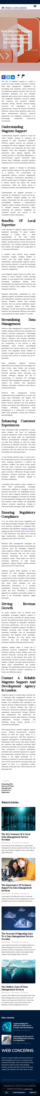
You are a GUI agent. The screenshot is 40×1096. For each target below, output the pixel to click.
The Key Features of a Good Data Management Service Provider (16, 837)
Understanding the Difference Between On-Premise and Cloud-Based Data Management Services (23, 1026)
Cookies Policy (28, 1089)
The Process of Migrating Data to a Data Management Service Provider (17, 936)
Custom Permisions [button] (19, 1092)
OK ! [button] (6, 1092)
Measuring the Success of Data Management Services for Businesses (23, 1038)
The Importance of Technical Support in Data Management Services (17, 888)
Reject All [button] (33, 1092)
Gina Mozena (7, 50)
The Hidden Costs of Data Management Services (15, 988)
